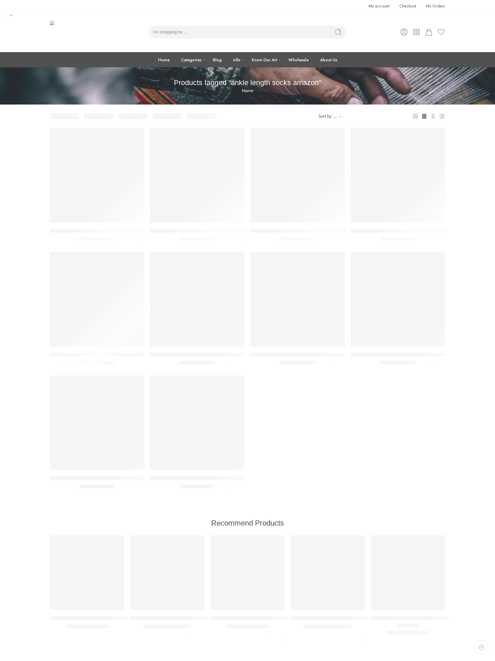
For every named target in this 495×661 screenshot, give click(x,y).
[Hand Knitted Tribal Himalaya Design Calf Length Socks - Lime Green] (197, 422)
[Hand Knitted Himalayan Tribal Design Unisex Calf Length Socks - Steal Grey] (97, 422)
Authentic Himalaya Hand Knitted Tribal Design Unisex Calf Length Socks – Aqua (336, 230)
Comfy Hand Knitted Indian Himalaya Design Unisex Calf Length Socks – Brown (135, 354)
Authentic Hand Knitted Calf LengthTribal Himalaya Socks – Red (218, 230)
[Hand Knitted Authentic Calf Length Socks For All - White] (297, 299)
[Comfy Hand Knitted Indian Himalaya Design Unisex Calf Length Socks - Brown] (97, 299)
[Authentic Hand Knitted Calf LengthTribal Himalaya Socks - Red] (197, 175)
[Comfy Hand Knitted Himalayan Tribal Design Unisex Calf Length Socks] (398, 175)
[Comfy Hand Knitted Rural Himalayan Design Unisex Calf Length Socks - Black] (197, 299)
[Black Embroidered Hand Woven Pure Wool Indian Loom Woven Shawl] (408, 572)
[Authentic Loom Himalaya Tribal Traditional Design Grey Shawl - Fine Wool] (247, 572)
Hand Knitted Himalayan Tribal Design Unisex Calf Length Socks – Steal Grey (133, 478)
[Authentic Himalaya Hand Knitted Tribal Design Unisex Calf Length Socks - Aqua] (297, 175)
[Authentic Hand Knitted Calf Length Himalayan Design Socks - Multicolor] (97, 175)
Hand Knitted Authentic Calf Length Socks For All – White (311, 354)
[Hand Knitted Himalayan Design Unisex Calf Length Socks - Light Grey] (398, 299)
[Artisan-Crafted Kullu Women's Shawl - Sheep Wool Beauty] (87, 572)
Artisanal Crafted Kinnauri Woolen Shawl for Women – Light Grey (200, 618)
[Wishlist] (136, 136)
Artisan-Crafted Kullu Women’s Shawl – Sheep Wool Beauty (114, 618)
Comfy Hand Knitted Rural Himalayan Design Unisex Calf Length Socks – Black (235, 354)
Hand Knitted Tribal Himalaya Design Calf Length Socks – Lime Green (225, 478)
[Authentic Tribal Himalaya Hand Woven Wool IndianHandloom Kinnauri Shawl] (327, 572)
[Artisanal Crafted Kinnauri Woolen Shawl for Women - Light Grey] (167, 572)
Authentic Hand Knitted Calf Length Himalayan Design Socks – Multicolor (128, 230)
